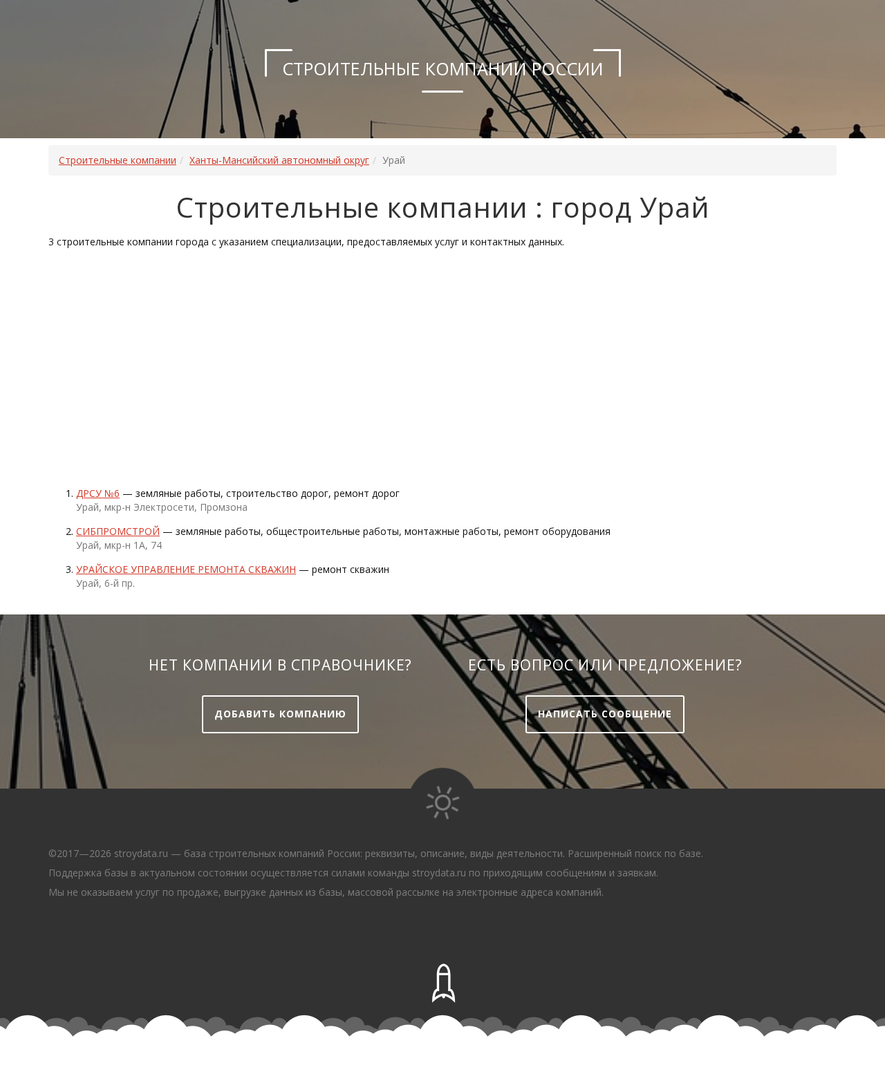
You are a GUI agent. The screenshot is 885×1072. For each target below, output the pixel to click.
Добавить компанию (280, 713)
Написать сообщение (605, 713)
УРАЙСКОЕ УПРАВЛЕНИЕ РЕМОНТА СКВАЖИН (186, 569)
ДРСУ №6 (98, 493)
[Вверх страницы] (442, 983)
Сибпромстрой (118, 531)
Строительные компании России (443, 68)
